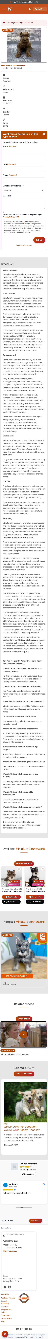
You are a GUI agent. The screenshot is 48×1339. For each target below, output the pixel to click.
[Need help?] (5, 1334)
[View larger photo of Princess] (19, 869)
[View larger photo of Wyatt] (43, 869)
